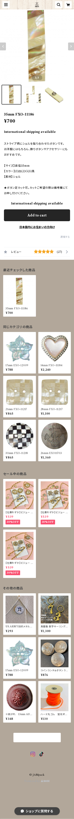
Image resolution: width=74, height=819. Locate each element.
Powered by (32, 781)
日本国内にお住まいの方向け (37, 227)
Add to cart (37, 215)
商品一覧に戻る (37, 738)
